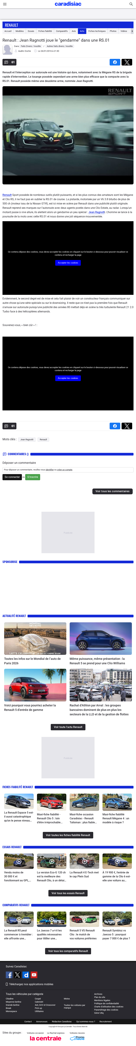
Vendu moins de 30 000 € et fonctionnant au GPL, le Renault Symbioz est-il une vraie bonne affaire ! (19, 877)
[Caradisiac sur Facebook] (9, 975)
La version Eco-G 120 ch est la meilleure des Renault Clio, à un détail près (51, 877)
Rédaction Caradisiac (62, 1021)
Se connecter (12, 477)
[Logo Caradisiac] (68, 6)
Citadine (9, 998)
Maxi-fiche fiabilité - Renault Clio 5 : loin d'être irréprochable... (50, 818)
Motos (67, 998)
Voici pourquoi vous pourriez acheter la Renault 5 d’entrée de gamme (30, 708)
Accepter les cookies (68, 263)
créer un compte (64, 469)
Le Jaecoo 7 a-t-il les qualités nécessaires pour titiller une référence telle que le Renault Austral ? (50, 935)
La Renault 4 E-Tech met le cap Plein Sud (84, 874)
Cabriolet (39, 1002)
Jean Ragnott (96, 212)
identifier (50, 469)
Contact (28, 1021)
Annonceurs (41, 1021)
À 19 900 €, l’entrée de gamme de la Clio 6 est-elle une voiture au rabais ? (116, 877)
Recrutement (106, 1021)
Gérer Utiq (98, 1013)
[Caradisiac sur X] (18, 975)
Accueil (7, 31)
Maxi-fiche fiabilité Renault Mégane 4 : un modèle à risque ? (115, 818)
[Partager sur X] (128, 61)
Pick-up (38, 1008)
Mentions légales (102, 1000)
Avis (74, 31)
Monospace (11, 1011)
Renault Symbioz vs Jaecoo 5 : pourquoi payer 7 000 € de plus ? (116, 934)
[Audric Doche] (7, 54)
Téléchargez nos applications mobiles (31, 984)
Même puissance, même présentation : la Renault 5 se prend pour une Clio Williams (97, 661)
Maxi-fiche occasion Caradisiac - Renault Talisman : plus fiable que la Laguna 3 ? (82, 818)
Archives (98, 994)
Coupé (38, 998)
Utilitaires (39, 1011)
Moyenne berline (13, 1002)
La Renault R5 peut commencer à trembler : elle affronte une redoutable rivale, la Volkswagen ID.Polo (18, 935)
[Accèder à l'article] (35, 638)
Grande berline (12, 1005)
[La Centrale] (45, 1041)
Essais (31, 31)
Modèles (20, 31)
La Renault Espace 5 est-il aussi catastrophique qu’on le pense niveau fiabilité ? (19, 817)
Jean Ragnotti (26, 439)
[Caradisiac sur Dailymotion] (26, 975)
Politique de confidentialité (106, 1003)
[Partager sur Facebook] (116, 61)
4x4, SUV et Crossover (45, 1005)
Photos (113, 31)
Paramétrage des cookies (106, 1010)
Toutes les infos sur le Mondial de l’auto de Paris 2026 (32, 661)
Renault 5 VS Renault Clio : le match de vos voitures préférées (83, 934)
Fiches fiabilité (45, 31)
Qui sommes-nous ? (85, 1021)
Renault (11, 25)
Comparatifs (62, 31)
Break (8, 1008)
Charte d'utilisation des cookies (108, 1006)
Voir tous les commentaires (113, 491)
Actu (82, 31)
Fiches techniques (97, 31)
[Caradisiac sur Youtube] (34, 975)
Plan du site (99, 997)
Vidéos (124, 31)
